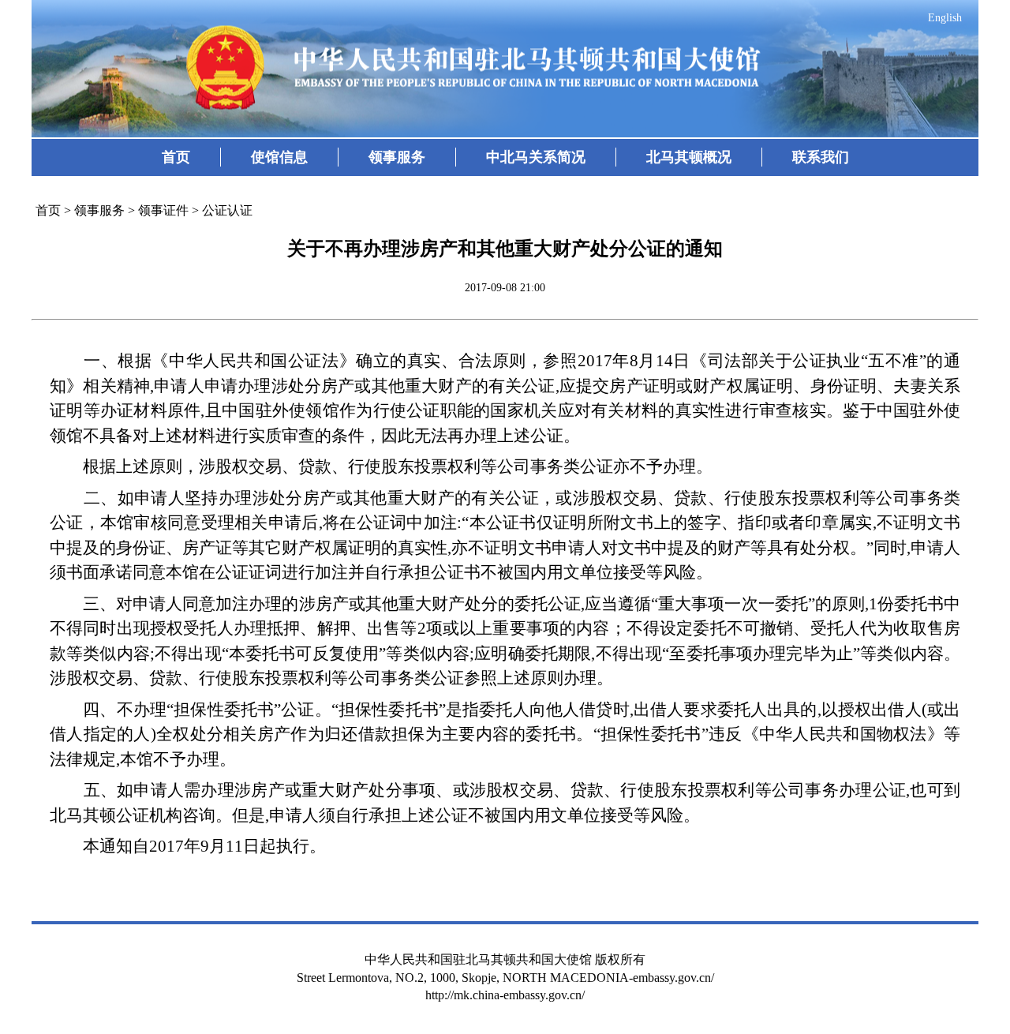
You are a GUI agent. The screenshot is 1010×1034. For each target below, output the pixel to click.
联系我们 (820, 157)
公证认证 (227, 210)
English (945, 18)
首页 (176, 157)
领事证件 (163, 210)
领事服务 (396, 157)
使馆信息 (279, 157)
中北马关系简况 (535, 157)
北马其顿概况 (688, 157)
